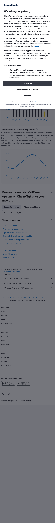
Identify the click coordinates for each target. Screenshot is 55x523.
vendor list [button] (37, 46)
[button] (27, 83)
